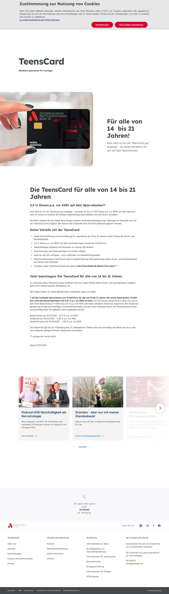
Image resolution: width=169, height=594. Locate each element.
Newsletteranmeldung (57, 548)
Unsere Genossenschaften (20, 558)
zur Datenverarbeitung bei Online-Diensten (40, 20)
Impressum (11, 590)
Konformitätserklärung (71, 590)
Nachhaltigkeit (14, 553)
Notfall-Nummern (55, 553)
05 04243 (131, 560)
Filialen (11, 563)
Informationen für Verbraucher (101, 556)
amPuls (50, 558)
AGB (19, 590)
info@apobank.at (134, 563)
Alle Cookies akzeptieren (131, 25)
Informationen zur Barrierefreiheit (48, 590)
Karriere (11, 548)
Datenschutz (29, 590)
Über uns (12, 543)
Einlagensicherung (95, 566)
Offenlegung (92, 576)
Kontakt (50, 543)
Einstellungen (102, 25)
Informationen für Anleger (98, 571)
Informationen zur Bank (97, 543)
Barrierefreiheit (93, 561)
